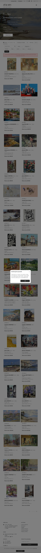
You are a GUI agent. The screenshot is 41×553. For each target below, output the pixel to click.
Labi (25, 280)
